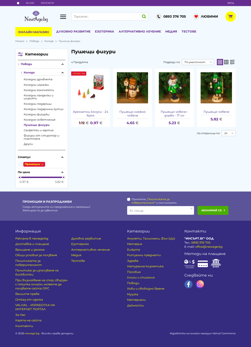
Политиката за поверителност (28, 263)
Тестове (189, 31)
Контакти (47, 3)
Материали (136, 300)
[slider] (20, 177)
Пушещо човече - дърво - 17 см (174, 113)
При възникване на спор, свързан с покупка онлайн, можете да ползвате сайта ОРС (41, 284)
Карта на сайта (28, 320)
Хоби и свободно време (145, 288)
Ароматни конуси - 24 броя (90, 113)
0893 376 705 (200, 242)
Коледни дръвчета (38, 79)
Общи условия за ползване (36, 255)
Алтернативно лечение (140, 31)
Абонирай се (211, 210)
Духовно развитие (73, 31)
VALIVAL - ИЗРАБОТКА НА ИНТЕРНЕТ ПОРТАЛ (35, 307)
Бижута (133, 249)
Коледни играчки (36, 85)
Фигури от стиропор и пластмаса (41, 137)
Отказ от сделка (29, 299)
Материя (134, 244)
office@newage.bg (209, 247)
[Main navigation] (63, 17)
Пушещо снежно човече (132, 113)
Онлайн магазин (33, 32)
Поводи (34, 41)
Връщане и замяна (30, 249)
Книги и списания (141, 277)
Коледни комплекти (39, 90)
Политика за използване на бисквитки (37, 272)
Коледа (49, 41)
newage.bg (32, 333)
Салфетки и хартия (39, 130)
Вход (230, 3)
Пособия (134, 272)
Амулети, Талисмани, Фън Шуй (151, 238)
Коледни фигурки (36, 114)
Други (28, 144)
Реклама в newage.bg (31, 238)
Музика (132, 294)
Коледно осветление (39, 119)
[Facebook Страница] (188, 284)
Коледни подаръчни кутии (43, 109)
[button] (220, 62)
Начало (19, 41)
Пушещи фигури (37, 125)
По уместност (195, 62)
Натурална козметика (145, 266)
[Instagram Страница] (200, 284)
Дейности (135, 305)
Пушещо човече (216, 112)
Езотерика (104, 31)
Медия (171, 31)
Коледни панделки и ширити (38, 97)
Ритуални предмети (144, 255)
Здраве (132, 261)
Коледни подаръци (38, 104)
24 (225, 133)
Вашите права (27, 294)
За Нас (30, 3)
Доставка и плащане (32, 244)
